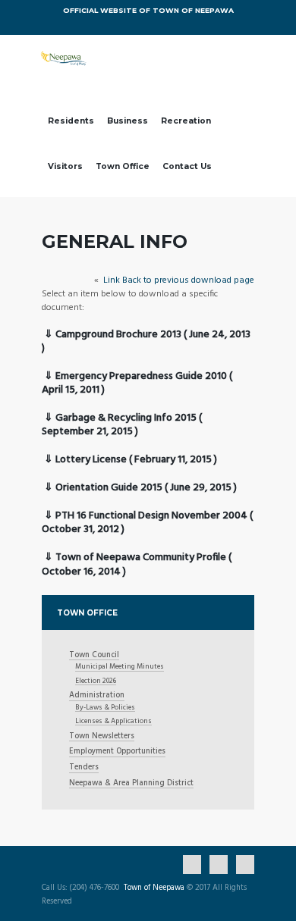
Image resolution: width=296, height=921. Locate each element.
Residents (71, 121)
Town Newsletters (101, 737)
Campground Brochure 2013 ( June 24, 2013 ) (146, 341)
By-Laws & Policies (105, 707)
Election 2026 (95, 681)
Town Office (123, 166)
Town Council (94, 656)
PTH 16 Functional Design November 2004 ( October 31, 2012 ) (147, 522)
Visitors (65, 166)
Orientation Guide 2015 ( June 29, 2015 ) (146, 488)
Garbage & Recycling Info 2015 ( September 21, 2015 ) (122, 424)
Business (127, 121)
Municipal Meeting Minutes (119, 666)
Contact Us (187, 166)
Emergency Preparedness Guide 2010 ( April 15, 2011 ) (137, 383)
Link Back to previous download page (177, 280)
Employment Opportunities (117, 752)
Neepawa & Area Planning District (131, 784)
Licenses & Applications (113, 721)
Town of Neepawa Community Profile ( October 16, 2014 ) (136, 564)
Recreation (186, 121)
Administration (96, 696)
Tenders (84, 768)
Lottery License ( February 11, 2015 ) (136, 459)
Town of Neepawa (154, 888)
